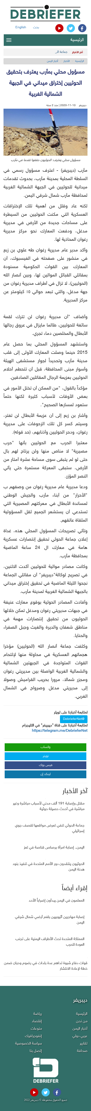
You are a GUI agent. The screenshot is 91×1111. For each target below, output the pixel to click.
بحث (36, 27)
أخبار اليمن (52, 61)
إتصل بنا (36, 1051)
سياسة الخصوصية (28, 1043)
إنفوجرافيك (33, 1036)
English (20, 27)
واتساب (45, 747)
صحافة (82, 1051)
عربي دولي (80, 1036)
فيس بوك (45, 765)
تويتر (46, 756)
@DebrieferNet (73, 719)
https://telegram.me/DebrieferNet (60, 731)
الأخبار (66, 61)
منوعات (36, 1029)
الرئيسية (77, 40)
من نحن (82, 1021)
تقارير (84, 1043)
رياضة (37, 1014)
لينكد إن (45, 774)
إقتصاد (37, 1021)
